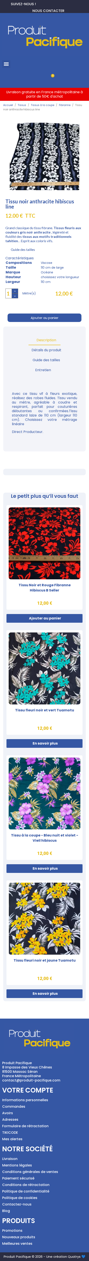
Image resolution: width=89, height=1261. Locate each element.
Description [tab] (46, 340)
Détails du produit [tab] (46, 350)
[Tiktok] (60, 3)
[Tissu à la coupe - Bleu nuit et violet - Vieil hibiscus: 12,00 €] (44, 807)
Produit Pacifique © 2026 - (24, 1256)
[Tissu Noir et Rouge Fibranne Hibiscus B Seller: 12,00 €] (44, 557)
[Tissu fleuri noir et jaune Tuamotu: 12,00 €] (44, 932)
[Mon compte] (37, 77)
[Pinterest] (46, 3)
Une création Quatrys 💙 (66, 1256)
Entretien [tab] (43, 370)
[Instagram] (53, 3)
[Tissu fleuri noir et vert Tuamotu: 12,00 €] (44, 682)
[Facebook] (39, 3)
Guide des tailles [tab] (46, 360)
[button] (6, 64)
